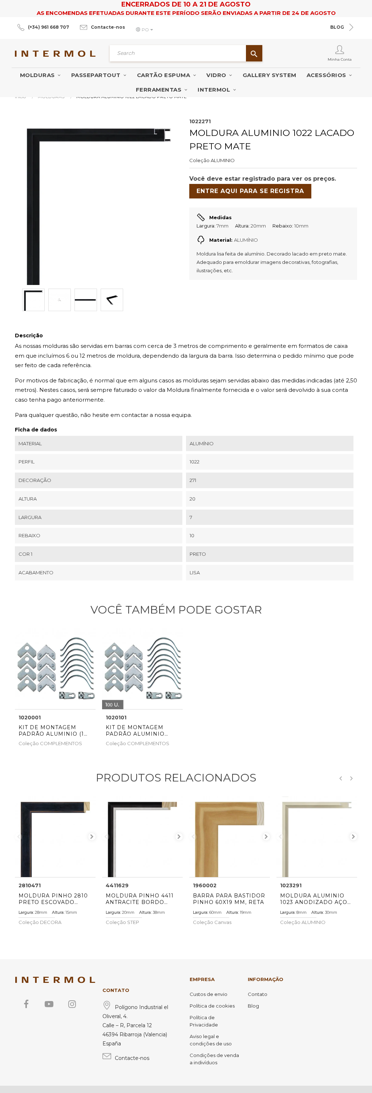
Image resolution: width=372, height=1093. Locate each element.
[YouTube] (49, 1003)
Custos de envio (208, 994)
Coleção (199, 160)
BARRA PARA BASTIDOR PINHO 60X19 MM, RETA (229, 898)
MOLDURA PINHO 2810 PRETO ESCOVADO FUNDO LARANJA (53, 898)
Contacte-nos (108, 27)
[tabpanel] (55, 836)
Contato (257, 994)
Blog (253, 1006)
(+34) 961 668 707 (48, 27)
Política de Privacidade (204, 1021)
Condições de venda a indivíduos (214, 1058)
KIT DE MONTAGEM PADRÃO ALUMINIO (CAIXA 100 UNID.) (135, 730)
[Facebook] (26, 1003)
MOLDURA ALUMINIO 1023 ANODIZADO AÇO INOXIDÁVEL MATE (313, 898)
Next (92, 836)
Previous (18, 836)
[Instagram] (71, 1003)
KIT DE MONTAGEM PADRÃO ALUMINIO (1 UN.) (51, 730)
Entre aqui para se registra (250, 191)
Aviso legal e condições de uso (211, 1039)
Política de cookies (212, 1006)
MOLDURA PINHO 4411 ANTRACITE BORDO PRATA (140, 898)
